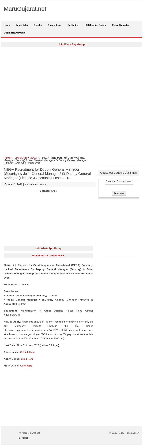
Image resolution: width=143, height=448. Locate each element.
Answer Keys (54, 25)
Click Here (29, 352)
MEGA (33, 157)
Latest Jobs (22, 25)
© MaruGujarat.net (29, 432)
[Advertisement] (71, 73)
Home (7, 25)
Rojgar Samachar (121, 25)
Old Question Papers (95, 25)
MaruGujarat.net (25, 8)
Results (38, 25)
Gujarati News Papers (14, 33)
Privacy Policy (116, 432)
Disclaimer (133, 432)
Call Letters (73, 25)
